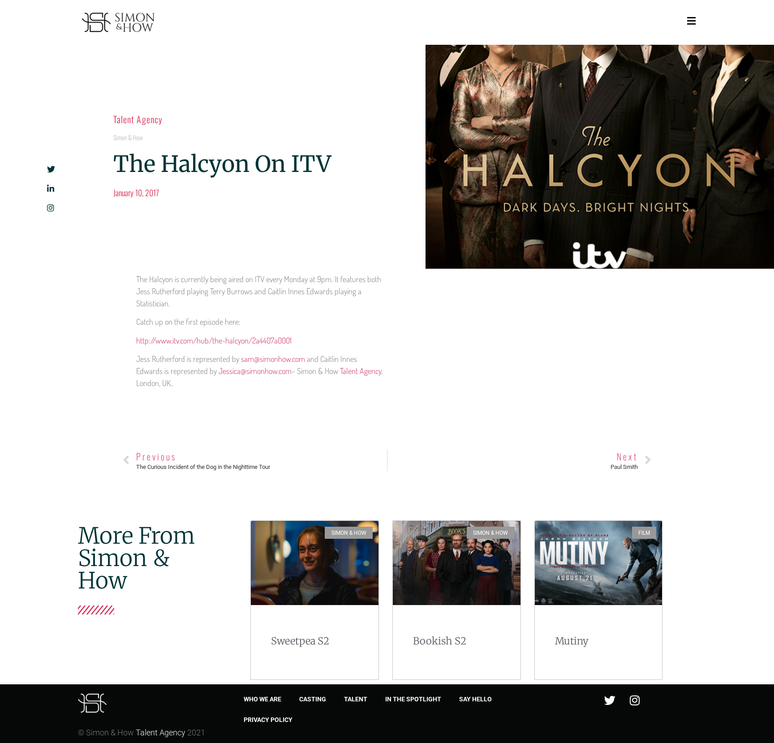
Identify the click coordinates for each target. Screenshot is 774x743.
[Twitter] (610, 700)
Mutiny (572, 641)
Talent (355, 699)
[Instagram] (635, 700)
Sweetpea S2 (300, 641)
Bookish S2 (439, 641)
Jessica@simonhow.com (255, 371)
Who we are (262, 699)
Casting (312, 699)
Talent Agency (138, 119)
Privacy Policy (268, 719)
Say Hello (475, 699)
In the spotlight (413, 699)
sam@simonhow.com (273, 359)
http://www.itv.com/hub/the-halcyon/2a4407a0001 (214, 340)
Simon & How (128, 137)
